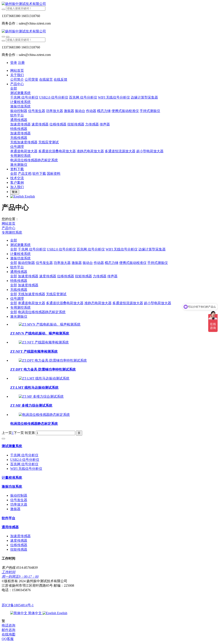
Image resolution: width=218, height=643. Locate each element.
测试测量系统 (20, 245)
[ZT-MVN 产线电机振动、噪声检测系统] (49, 324)
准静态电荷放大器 (98, 303)
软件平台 (17, 267)
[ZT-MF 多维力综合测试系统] (41, 396)
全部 (13, 88)
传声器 (112, 276)
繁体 (14, 191)
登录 (13, 62)
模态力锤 (111, 263)
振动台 (88, 263)
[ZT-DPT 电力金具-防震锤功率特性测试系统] (53, 360)
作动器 (99, 263)
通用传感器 (18, 271)
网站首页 (17, 70)
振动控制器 (26, 263)
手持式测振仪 (157, 263)
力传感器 (99, 276)
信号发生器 (44, 263)
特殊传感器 (18, 280)
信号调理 (17, 298)
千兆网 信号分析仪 (32, 249)
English (61, 613)
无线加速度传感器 (31, 294)
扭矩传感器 (83, 276)
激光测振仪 (18, 316)
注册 (21, 62)
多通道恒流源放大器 (127, 303)
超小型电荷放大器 (157, 303)
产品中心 (8, 228)
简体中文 (35, 613)
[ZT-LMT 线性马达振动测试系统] (44, 378)
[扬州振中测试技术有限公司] (109, 4)
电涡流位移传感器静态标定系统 (42, 312)
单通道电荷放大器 (31, 303)
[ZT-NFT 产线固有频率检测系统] (44, 342)
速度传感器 (47, 276)
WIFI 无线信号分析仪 (122, 249)
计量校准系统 (20, 254)
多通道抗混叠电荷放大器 (64, 303)
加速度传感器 (28, 276)
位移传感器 (65, 276)
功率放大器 (62, 263)
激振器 (77, 263)
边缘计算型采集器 (152, 249)
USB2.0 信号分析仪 (61, 249)
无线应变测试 (56, 294)
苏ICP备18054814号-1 (18, 605)
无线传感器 (18, 289)
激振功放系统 (20, 258)
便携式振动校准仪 (132, 263)
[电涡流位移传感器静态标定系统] (44, 414)
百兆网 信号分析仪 (91, 249)
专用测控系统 (12, 232)
